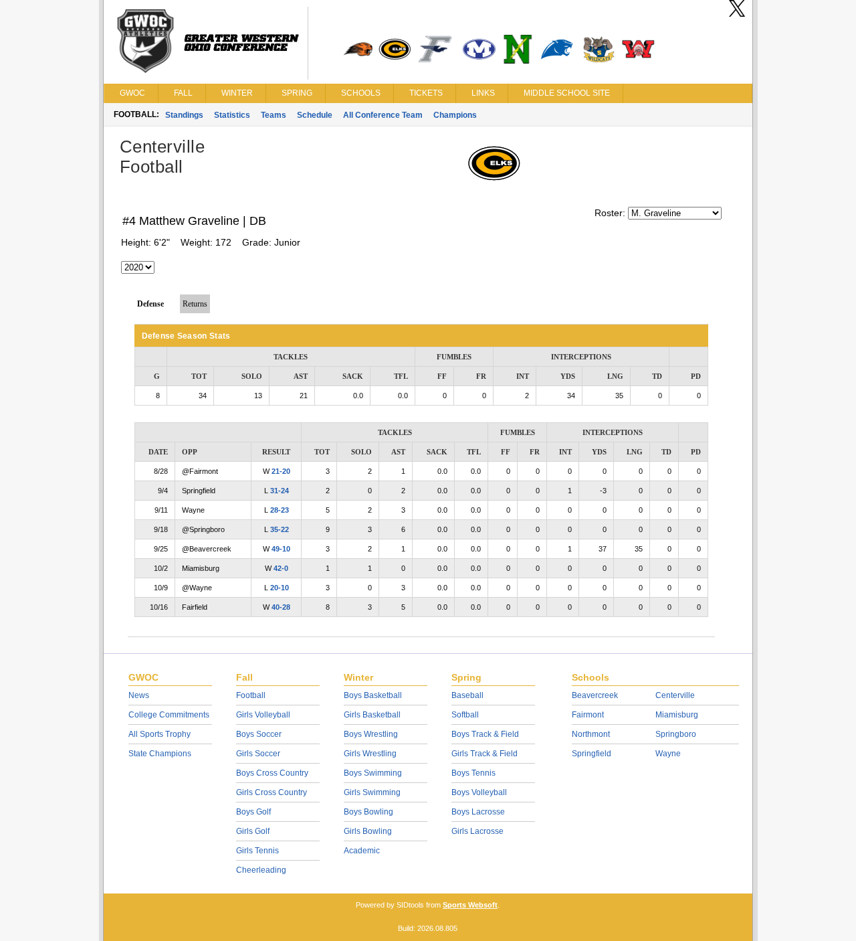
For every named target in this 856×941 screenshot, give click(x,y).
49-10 (281, 549)
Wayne (668, 753)
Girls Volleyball (263, 714)
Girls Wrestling (370, 753)
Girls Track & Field (484, 753)
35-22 (279, 529)
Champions (455, 115)
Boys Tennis (473, 773)
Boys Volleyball (479, 792)
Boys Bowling (368, 812)
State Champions (159, 753)
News (138, 695)
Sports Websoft (470, 905)
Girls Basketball (372, 714)
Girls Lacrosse (477, 831)
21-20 (281, 471)
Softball (465, 714)
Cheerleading (261, 870)
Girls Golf (253, 831)
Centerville (675, 695)
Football (250, 695)
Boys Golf (253, 812)
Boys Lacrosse (478, 812)
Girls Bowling (368, 831)
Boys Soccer (259, 734)
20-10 (279, 588)
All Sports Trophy (159, 734)
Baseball (467, 695)
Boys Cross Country (272, 773)
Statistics (232, 115)
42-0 (281, 568)
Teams (273, 115)
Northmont (591, 734)
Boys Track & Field (485, 734)
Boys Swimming (373, 773)
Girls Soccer (258, 753)
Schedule (314, 115)
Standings (184, 115)
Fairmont (588, 714)
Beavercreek (595, 695)
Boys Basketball (373, 695)
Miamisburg (676, 714)
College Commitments (168, 714)
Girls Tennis (257, 850)
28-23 (279, 510)
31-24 (279, 491)
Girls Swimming (372, 792)
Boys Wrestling (371, 734)
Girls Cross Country (271, 792)
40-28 (281, 607)
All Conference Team (383, 115)
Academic (362, 850)
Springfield (591, 753)
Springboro (675, 734)
